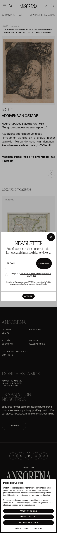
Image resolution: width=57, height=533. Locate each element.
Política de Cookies (22, 528)
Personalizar (28, 517)
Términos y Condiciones (30, 273)
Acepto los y (31, 274)
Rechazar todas (28, 522)
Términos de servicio (31, 284)
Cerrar (28, 296)
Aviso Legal (38, 528)
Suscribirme (44, 263)
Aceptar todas (28, 511)
